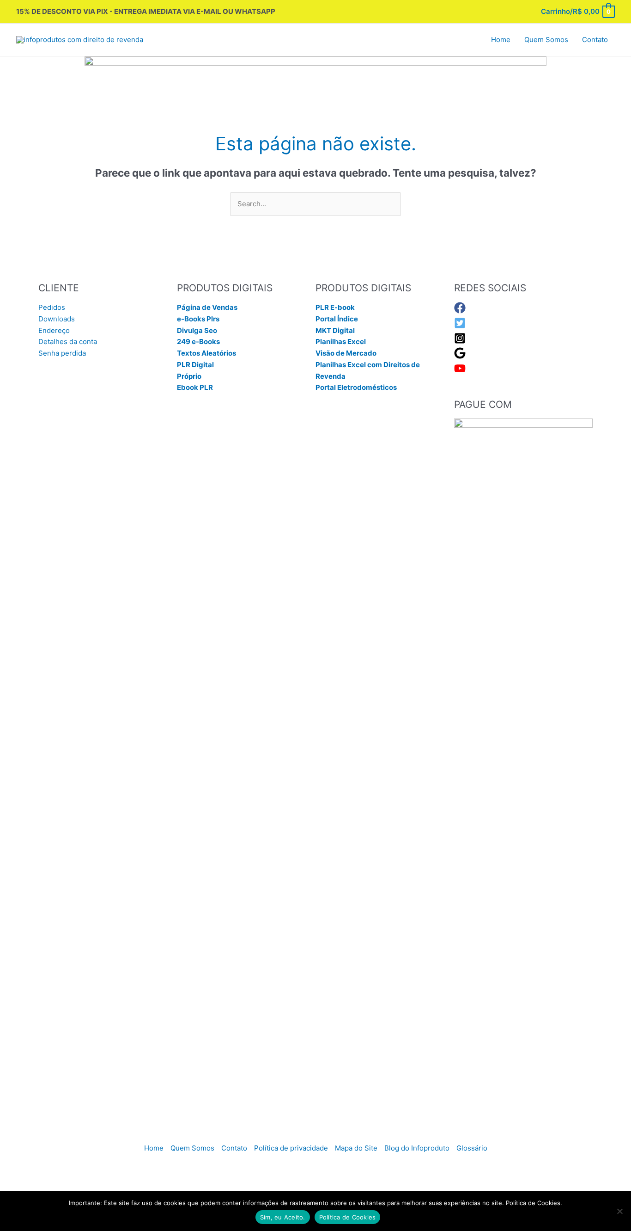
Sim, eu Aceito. (282, 1217)
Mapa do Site (356, 1148)
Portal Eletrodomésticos (356, 387)
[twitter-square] (460, 326)
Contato (234, 1148)
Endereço (54, 330)
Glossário (471, 1148)
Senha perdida (62, 353)
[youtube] (460, 371)
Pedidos (51, 307)
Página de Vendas (207, 307)
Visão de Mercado (346, 353)
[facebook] (460, 311)
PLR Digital (195, 364)
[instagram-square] (460, 341)
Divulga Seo (197, 330)
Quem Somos (192, 1148)
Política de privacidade (291, 1148)
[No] (619, 1211)
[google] (460, 356)
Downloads (56, 318)
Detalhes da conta (67, 341)
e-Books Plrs (198, 318)
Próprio (189, 376)
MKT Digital (335, 330)
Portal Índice (337, 318)
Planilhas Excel (341, 341)
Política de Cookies (347, 1217)
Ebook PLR (195, 387)
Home (154, 1148)
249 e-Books (198, 341)
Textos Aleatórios (206, 353)
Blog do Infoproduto (416, 1148)
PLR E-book (335, 307)
